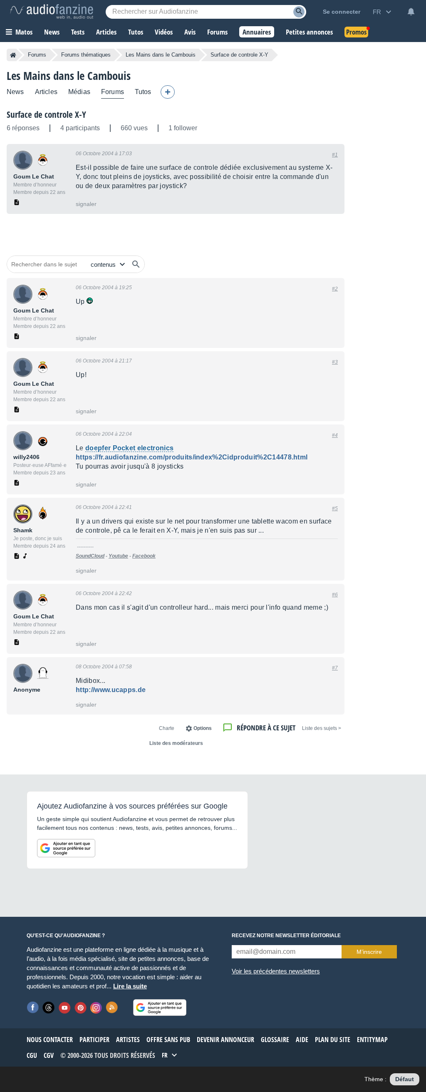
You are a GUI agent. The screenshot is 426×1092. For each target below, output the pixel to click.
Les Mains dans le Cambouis (161, 55)
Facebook (144, 556)
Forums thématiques (86, 55)
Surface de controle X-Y (46, 114)
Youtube (118, 556)
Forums (37, 55)
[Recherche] (299, 11)
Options (202, 728)
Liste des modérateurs (176, 743)
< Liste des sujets (321, 728)
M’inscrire (369, 951)
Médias (79, 91)
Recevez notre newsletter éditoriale (286, 935)
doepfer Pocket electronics (129, 448)
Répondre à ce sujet (266, 727)
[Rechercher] (136, 264)
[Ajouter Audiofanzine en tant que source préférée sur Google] (66, 848)
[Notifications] (411, 12)
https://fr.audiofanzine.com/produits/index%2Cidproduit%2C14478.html (191, 457)
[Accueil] (13, 55)
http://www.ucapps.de (111, 689)
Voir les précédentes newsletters (276, 971)
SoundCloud (90, 556)
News (15, 91)
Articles (46, 91)
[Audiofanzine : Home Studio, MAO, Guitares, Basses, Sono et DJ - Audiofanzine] (51, 11)
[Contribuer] (168, 92)
